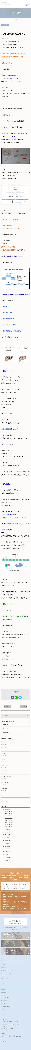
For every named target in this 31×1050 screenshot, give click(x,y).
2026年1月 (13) (9, 826)
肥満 (3, 1009)
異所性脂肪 (4, 514)
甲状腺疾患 (4, 1000)
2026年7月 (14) (9, 813)
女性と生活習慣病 (6, 997)
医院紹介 (4, 967)
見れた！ (3, 793)
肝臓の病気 (5, 24)
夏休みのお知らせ (5, 770)
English (3, 975)
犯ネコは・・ (4, 753)
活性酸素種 (18, 93)
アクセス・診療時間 (6, 973)
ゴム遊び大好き (4, 788)
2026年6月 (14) (9, 815)
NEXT (23, 706)
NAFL (3, 47)
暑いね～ (3, 742)
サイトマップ (5, 978)
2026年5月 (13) (9, 818)
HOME (13, 19)
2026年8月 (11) (9, 811)
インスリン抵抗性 (6, 41)
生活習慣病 (4, 992)
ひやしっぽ (3, 747)
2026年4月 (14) (9, 820)
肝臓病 (3, 1003)
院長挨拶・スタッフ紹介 (7, 970)
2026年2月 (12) (9, 824)
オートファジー (7, 444)
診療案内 (4, 989)
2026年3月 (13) (9, 822)
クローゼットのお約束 (6, 776)
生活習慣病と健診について (7, 1006)
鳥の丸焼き (3, 759)
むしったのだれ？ (5, 782)
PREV (7, 706)
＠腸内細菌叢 (5, 429)
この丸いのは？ (4, 765)
